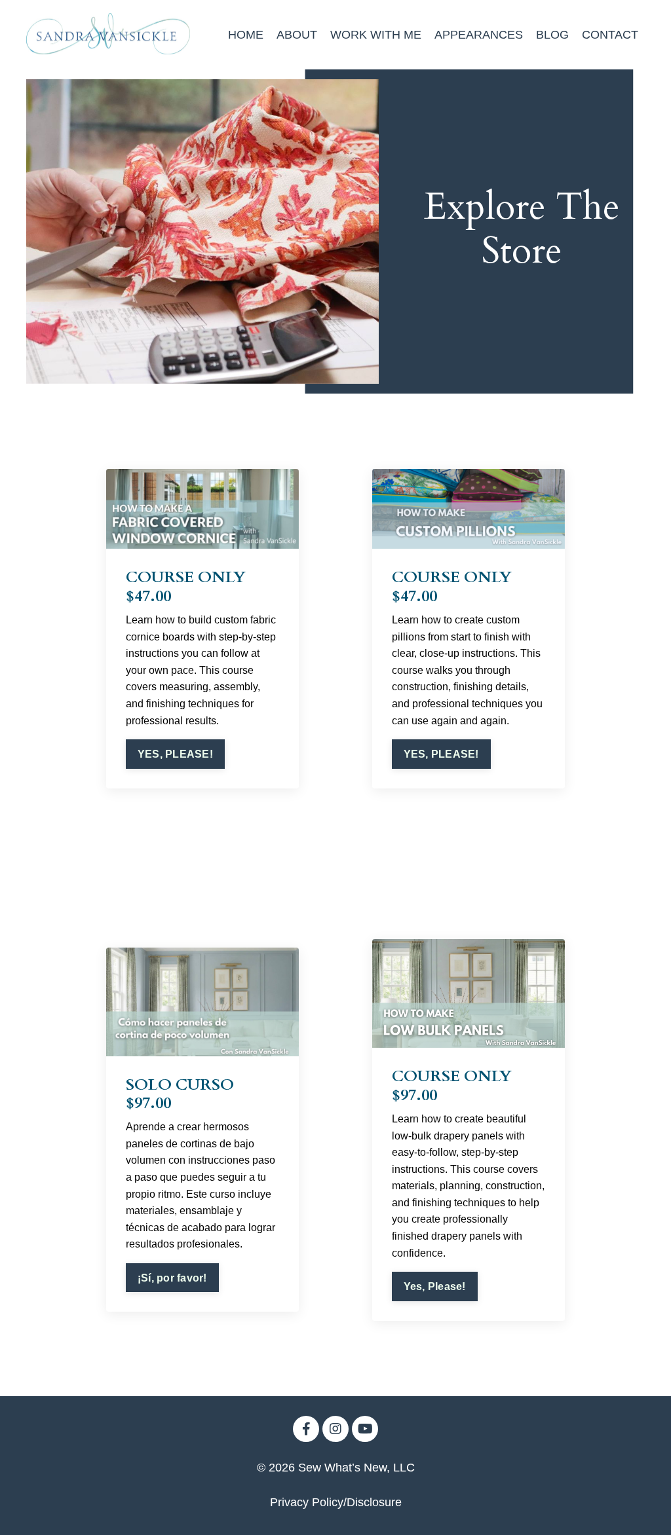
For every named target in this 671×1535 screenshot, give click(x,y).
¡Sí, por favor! (172, 1278)
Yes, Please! (435, 1286)
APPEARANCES (478, 34)
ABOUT (297, 34)
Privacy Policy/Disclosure (336, 1502)
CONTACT (610, 34)
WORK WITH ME (375, 34)
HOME (245, 34)
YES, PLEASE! (175, 754)
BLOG (552, 34)
